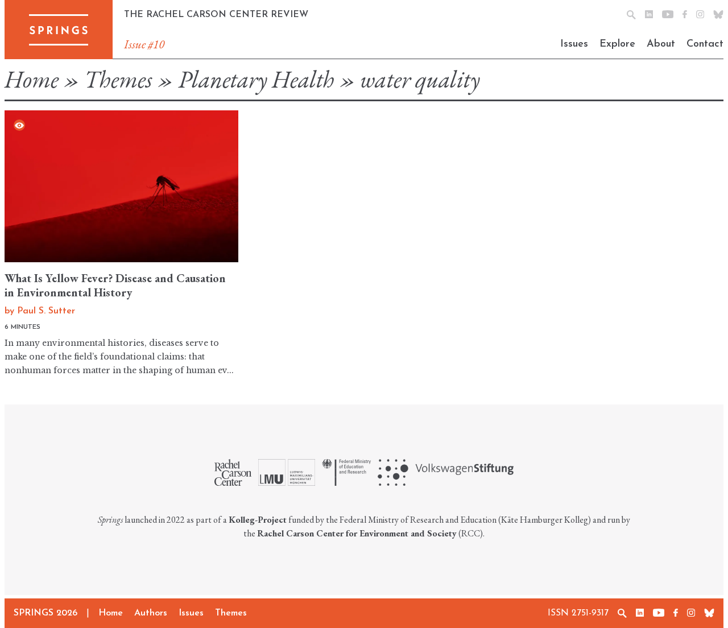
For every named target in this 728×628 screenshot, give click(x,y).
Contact (704, 44)
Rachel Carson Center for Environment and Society (357, 533)
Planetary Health (256, 79)
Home (32, 79)
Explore (617, 44)
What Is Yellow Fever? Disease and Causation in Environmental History (115, 285)
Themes (118, 79)
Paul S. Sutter (46, 311)
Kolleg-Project (258, 520)
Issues (574, 44)
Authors (150, 613)
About (661, 44)
